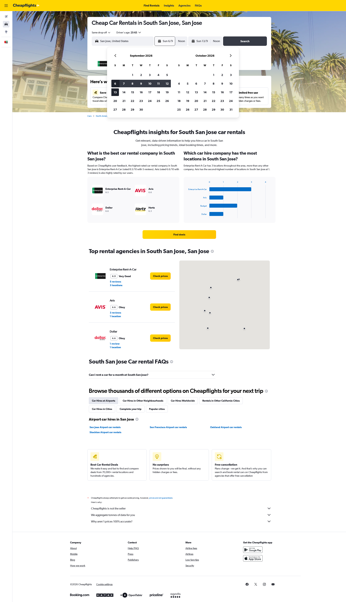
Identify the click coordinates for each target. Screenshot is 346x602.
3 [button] (150, 74)
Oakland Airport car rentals (226, 427)
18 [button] (158, 92)
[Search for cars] (6, 24)
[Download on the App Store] (253, 558)
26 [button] (167, 100)
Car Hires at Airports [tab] (103, 400)
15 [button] (132, 92)
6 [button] (115, 83)
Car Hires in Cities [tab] (102, 409)
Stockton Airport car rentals (105, 432)
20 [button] (115, 100)
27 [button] (115, 109)
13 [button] (115, 92)
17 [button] (149, 92)
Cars (89, 116)
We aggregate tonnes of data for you (113, 515)
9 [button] (141, 83)
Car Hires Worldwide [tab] (183, 400)
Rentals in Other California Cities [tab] (221, 400)
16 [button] (141, 92)
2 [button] (141, 74)
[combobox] (101, 32)
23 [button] (141, 100)
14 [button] (123, 92)
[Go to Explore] (6, 31)
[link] (179, 234)
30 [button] (141, 109)
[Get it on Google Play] (253, 549)
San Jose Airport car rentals (105, 427)
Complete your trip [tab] (130, 409)
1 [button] (132, 74)
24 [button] (150, 100)
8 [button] (132, 83)
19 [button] (167, 92)
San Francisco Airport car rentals (168, 427)
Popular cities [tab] (157, 409)
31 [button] (230, 109)
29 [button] (132, 109)
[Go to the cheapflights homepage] (26, 5)
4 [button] (158, 74)
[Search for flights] (6, 16)
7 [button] (124, 83)
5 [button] (167, 74)
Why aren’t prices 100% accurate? (111, 521)
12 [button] (167, 83)
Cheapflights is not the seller (108, 508)
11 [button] (158, 83)
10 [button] (149, 83)
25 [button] (158, 100)
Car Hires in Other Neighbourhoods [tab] (143, 400)
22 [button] (132, 100)
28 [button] (124, 109)
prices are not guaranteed (160, 498)
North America (103, 116)
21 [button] (123, 100)
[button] (6, 6)
